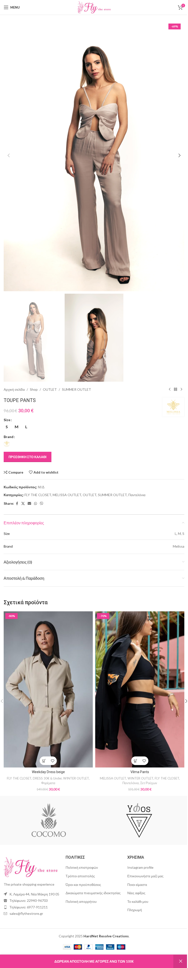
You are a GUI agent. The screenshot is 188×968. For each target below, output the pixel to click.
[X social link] (23, 496)
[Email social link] (29, 496)
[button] (8, 153)
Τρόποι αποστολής (79, 865)
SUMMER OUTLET (76, 382)
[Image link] (31, 856)
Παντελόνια (136, 487)
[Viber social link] (41, 496)
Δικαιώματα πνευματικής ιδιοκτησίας (91, 882)
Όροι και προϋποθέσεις (82, 874)
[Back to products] (172, 382)
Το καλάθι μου (135, 891)
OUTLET (50, 382)
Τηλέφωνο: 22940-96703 (29, 890)
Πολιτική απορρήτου (79, 891)
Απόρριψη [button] (177, 961)
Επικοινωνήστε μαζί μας (143, 865)
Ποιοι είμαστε (135, 874)
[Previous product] (166, 382)
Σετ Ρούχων (146, 772)
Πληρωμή (132, 899)
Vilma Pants (137, 761)
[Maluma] (47, 810)
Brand (8, 429)
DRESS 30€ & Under (46, 768)
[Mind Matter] (137, 810)
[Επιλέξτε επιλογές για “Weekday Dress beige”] (43, 750)
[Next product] (178, 382)
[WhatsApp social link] (35, 496)
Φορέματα (47, 772)
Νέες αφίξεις (134, 882)
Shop (34, 382)
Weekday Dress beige (47, 761)
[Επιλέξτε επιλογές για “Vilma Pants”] (133, 750)
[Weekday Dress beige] (47, 680)
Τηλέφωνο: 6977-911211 (29, 896)
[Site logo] (92, 7)
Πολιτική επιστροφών (80, 857)
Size (7, 412)
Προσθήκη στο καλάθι (28, 450)
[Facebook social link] (17, 496)
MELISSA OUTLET (67, 487)
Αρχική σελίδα (14, 382)
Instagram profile (138, 857)
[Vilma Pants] (137, 680)
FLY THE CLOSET (37, 487)
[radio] (7, 419)
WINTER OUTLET (75, 768)
